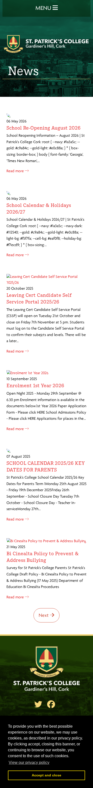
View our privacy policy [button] (29, 762)
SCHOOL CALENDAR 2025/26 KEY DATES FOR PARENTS (45, 466)
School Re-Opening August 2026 (43, 127)
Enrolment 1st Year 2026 (35, 385)
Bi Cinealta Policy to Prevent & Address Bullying (42, 556)
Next (44, 615)
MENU (44, 8)
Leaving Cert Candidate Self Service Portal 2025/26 (39, 298)
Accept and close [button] (46, 775)
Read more (15, 171)
